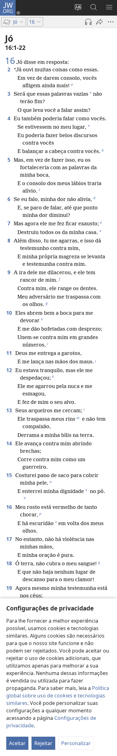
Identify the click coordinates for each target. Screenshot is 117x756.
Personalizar (76, 743)
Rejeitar (43, 743)
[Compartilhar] (99, 21)
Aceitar (17, 743)
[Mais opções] (110, 21)
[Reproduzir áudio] (88, 21)
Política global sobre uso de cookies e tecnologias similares (57, 695)
